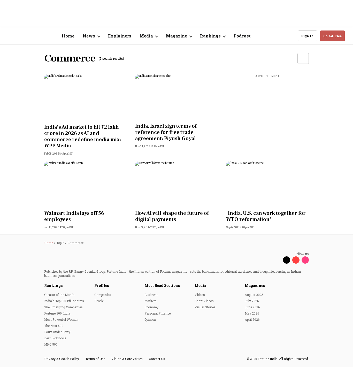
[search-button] (291, 36)
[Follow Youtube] (296, 260)
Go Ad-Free (332, 36)
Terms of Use (95, 359)
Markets (150, 301)
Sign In (307, 36)
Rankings (53, 285)
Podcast (242, 36)
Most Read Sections (162, 285)
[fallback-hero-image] (85, 97)
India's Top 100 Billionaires (64, 301)
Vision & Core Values (127, 359)
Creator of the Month (59, 295)
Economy (151, 307)
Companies (102, 295)
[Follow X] (286, 260)
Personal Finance (157, 313)
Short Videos (204, 301)
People (99, 301)
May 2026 (252, 313)
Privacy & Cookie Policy (61, 359)
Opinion (150, 319)
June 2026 (252, 307)
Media (200, 285)
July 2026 (252, 301)
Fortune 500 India (57, 313)
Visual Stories (205, 307)
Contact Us (157, 359)
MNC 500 (51, 344)
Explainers (119, 36)
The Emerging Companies (63, 307)
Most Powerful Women (61, 319)
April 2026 (252, 319)
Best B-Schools (55, 338)
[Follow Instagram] (305, 260)
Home (68, 36)
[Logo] (36, 36)
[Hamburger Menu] (11, 36)
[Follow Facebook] (277, 260)
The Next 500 (53, 326)
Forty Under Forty (57, 332)
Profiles (101, 285)
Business (151, 295)
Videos (200, 295)
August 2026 (254, 295)
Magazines (255, 285)
